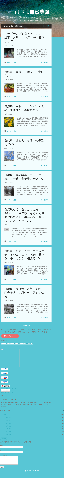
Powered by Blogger (33, 470)
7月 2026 (8, 420)
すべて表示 (46, 26)
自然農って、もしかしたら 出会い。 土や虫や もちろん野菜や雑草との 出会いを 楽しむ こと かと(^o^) (24, 215)
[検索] (62, 4)
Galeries (36, 474)
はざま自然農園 (32, 12)
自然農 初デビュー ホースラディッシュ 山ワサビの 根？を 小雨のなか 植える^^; (24, 254)
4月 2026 (8, 429)
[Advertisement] (58, 47)
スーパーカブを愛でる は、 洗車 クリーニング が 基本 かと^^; (25, 37)
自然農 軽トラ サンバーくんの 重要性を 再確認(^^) (24, 108)
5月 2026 (8, 426)
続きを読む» (44, 62)
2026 (4, 415)
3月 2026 (8, 432)
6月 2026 (8, 423)
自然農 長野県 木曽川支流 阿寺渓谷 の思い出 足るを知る (24, 293)
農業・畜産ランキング (7, 392)
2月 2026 (8, 434)
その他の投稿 (26, 325)
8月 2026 (8, 417)
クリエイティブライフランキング (10, 388)
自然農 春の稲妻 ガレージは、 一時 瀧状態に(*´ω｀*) (23, 177)
